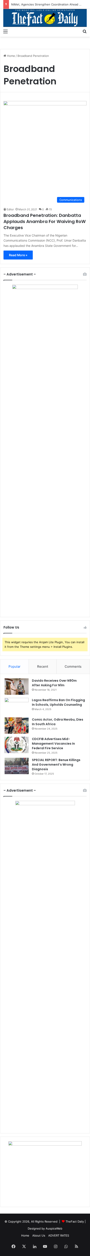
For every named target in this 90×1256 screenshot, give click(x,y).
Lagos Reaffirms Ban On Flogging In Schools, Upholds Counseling (58, 702)
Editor (10, 209)
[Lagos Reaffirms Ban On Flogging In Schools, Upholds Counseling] (17, 706)
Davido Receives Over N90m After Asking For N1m (54, 682)
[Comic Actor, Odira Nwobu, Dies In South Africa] (17, 725)
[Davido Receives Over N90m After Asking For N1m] (17, 686)
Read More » (18, 255)
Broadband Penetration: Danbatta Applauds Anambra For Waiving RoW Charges (44, 221)
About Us (38, 1235)
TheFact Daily (75, 1221)
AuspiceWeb (54, 1228)
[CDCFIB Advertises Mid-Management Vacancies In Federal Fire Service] (17, 745)
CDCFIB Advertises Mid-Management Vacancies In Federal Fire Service (53, 743)
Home (10, 55)
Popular (15, 666)
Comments (73, 666)
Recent (42, 666)
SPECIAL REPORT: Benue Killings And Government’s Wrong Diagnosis (56, 764)
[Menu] (5, 31)
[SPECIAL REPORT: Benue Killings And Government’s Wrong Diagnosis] (17, 766)
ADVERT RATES (58, 1235)
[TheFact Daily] (45, 18)
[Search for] (84, 31)
